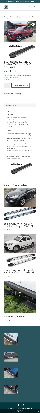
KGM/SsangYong (15, 17)
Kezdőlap (6, 17)
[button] (33, 24)
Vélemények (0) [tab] (11, 105)
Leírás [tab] (8, 102)
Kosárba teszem (20, 85)
